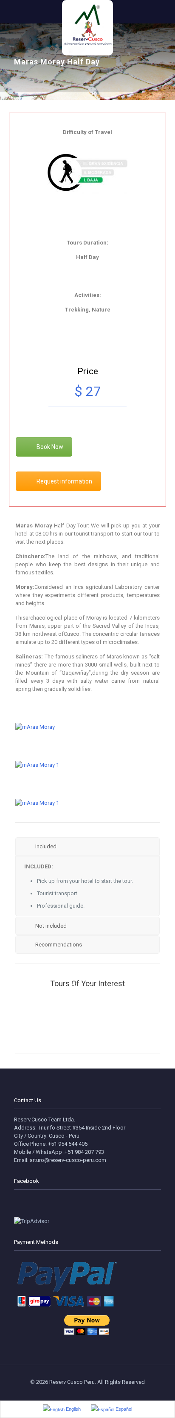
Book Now (50, 446)
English (73, 1409)
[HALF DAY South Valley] (87, 1037)
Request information (64, 481)
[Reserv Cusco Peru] (87, 10)
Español (123, 1409)
